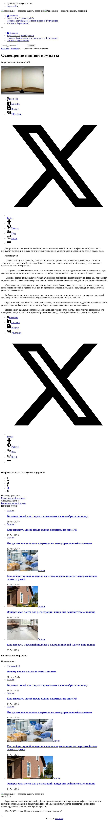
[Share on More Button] (9, 223)
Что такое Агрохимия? (18, 23)
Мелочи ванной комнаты (13, 498)
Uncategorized (13, 666)
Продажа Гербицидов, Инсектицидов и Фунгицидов (32, 21)
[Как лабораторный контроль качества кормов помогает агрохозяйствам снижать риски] (22, 570)
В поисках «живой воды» (13, 503)
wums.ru (59, 818)
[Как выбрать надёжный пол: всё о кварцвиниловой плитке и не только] (22, 639)
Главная (13, 15)
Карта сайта (12, 6)
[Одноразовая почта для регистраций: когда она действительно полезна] (22, 606)
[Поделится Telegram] (8, 488)
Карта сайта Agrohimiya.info (20, 18)
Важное (15, 48)
